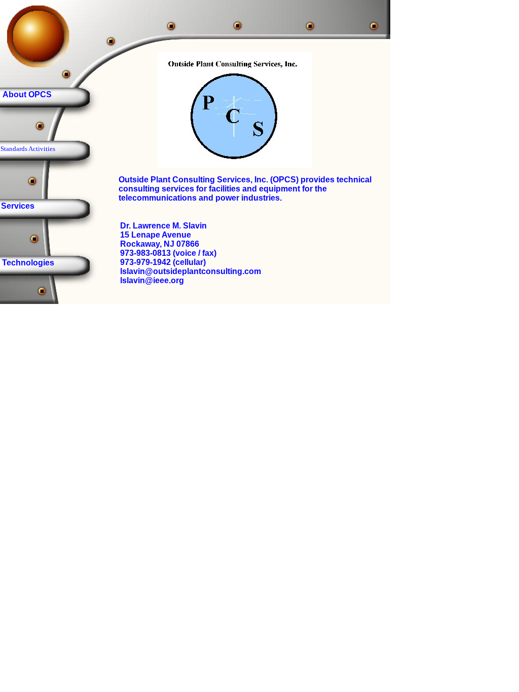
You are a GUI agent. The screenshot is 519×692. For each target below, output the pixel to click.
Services (17, 206)
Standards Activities (28, 148)
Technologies (28, 262)
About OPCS (27, 94)
